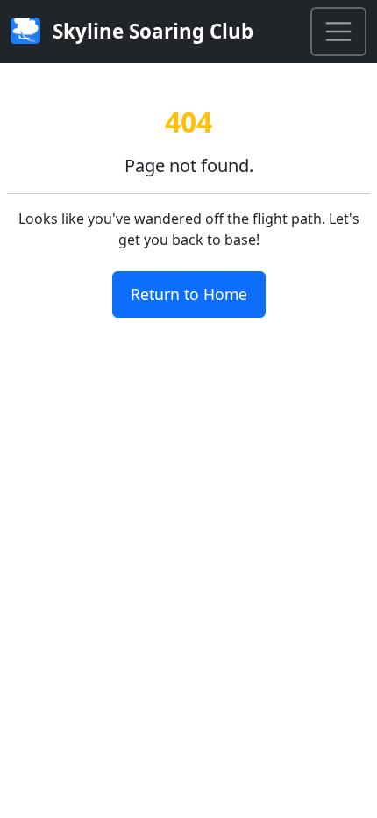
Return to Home (189, 294)
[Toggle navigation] (338, 31)
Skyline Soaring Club (150, 31)
